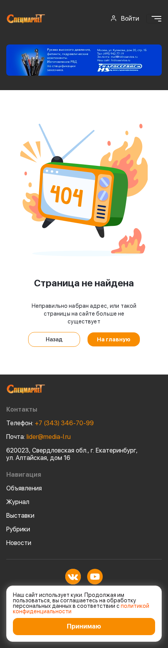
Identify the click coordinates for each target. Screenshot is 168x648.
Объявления (24, 488)
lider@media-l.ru (38, 436)
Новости (18, 543)
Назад (54, 339)
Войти (130, 18)
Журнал (17, 502)
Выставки (20, 515)
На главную (113, 339)
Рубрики (18, 529)
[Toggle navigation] (154, 18)
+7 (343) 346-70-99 (50, 423)
